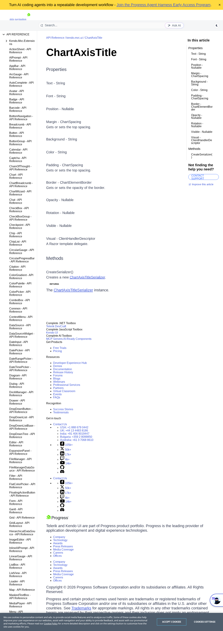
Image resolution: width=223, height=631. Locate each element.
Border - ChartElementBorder (202, 106)
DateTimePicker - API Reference (20, 369)
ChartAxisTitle (93, 37)
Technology (60, 540)
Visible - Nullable (59, 226)
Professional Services (66, 384)
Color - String (56, 152)
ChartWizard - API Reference (20, 193)
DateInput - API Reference (18, 344)
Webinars (59, 381)
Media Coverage (63, 549)
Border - (53, 182)
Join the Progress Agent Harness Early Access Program (163, 5)
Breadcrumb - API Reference (20, 126)
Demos (57, 366)
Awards (58, 543)
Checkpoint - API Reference (19, 226)
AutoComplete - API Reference (21, 84)
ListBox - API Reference (17, 566)
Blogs (56, 378)
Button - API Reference (16, 134)
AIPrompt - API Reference (18, 59)
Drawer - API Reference (17, 402)
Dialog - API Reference (16, 385)
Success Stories (63, 409)
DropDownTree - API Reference (22, 436)
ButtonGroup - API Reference (20, 143)
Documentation (62, 369)
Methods (54, 258)
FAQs (56, 397)
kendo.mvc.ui (74, 37)
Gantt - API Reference (15, 511)
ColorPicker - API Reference (19, 293)
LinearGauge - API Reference (20, 558)
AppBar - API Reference (17, 67)
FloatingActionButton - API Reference (22, 494)
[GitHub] (62, 468)
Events (57, 394)
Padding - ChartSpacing (199, 97)
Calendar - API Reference (18, 151)
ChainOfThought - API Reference (20, 168)
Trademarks (81, 608)
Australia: (76, 439)
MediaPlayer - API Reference (20, 605)
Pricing (57, 351)
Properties (56, 69)
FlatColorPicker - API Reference (22, 486)
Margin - (53, 122)
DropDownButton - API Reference (20, 410)
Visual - (52, 238)
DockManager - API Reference (21, 394)
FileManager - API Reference (20, 461)
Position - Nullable (60, 109)
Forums (58, 375)
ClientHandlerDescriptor (77, 238)
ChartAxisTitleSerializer (87, 277)
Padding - (54, 165)
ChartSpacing (70, 122)
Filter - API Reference (15, 477)
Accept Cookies (171, 621)
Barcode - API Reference (17, 109)
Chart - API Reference (16, 176)
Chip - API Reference (15, 235)
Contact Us (60, 424)
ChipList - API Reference (17, 243)
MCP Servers (54, 338)
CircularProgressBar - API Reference (21, 260)
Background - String (61, 139)
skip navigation (18, 19)
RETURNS (54, 284)
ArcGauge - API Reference (18, 76)
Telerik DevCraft (56, 326)
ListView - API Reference (17, 575)
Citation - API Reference (17, 268)
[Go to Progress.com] (57, 519)
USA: (74, 427)
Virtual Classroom (64, 391)
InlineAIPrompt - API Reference (21, 549)
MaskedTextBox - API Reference (19, 597)
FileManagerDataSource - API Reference (22, 469)
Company (59, 537)
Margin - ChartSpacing (199, 75)
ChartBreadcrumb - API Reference (21, 185)
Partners (58, 388)
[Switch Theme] (217, 25)
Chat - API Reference (15, 201)
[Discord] (62, 472)
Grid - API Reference (22, 517)
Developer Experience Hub (70, 362)
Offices (57, 555)
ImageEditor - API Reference (20, 541)
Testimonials (61, 412)
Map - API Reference (22, 589)
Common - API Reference (18, 310)
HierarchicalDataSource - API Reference (22, 533)
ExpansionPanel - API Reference (20, 452)
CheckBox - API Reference (19, 210)
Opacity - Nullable (60, 200)
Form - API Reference (15, 502)
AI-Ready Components (77, 338)
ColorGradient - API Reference (21, 277)
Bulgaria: (76, 436)
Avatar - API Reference (16, 93)
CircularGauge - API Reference (21, 251)
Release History (63, 372)
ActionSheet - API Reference (20, 51)
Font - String (56, 96)
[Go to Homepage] (28, 19)
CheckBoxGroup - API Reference (20, 218)
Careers (58, 552)
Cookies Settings (204, 621)
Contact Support (197, 177)
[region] (111, 622)
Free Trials (59, 347)
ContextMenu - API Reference (20, 318)
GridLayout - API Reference (19, 524)
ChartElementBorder (76, 182)
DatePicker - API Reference (19, 352)
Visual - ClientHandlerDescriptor (201, 140)
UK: (74, 430)
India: (74, 433)
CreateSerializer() (59, 272)
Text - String (55, 83)
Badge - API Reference (16, 101)
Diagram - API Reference (17, 377)
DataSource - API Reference (20, 327)
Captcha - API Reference (17, 159)
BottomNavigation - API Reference (21, 118)
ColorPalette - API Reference (20, 285)
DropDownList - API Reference (21, 419)
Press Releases (63, 546)
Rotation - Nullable (60, 213)
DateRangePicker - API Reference (21, 360)
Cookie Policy (51, 623)
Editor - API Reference (16, 444)
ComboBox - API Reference (19, 302)
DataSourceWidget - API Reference (21, 335)
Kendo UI (52, 332)
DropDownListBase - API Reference (22, 427)
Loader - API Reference (17, 583)
